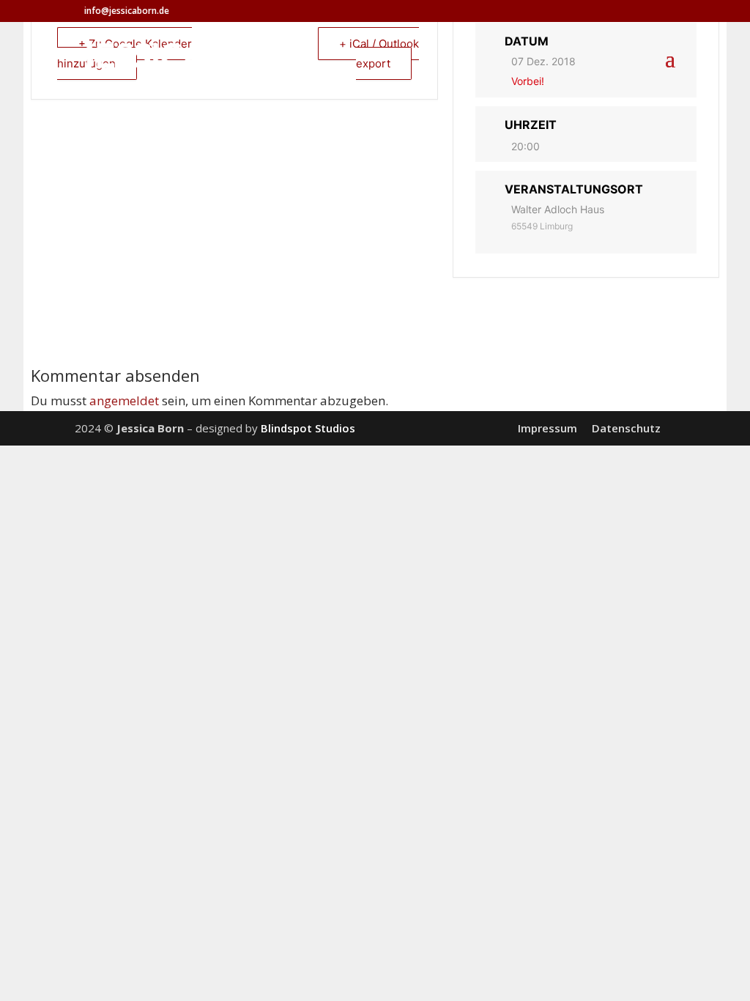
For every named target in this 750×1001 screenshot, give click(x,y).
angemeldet (124, 400)
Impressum (547, 428)
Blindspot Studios (308, 428)
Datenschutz (626, 428)
